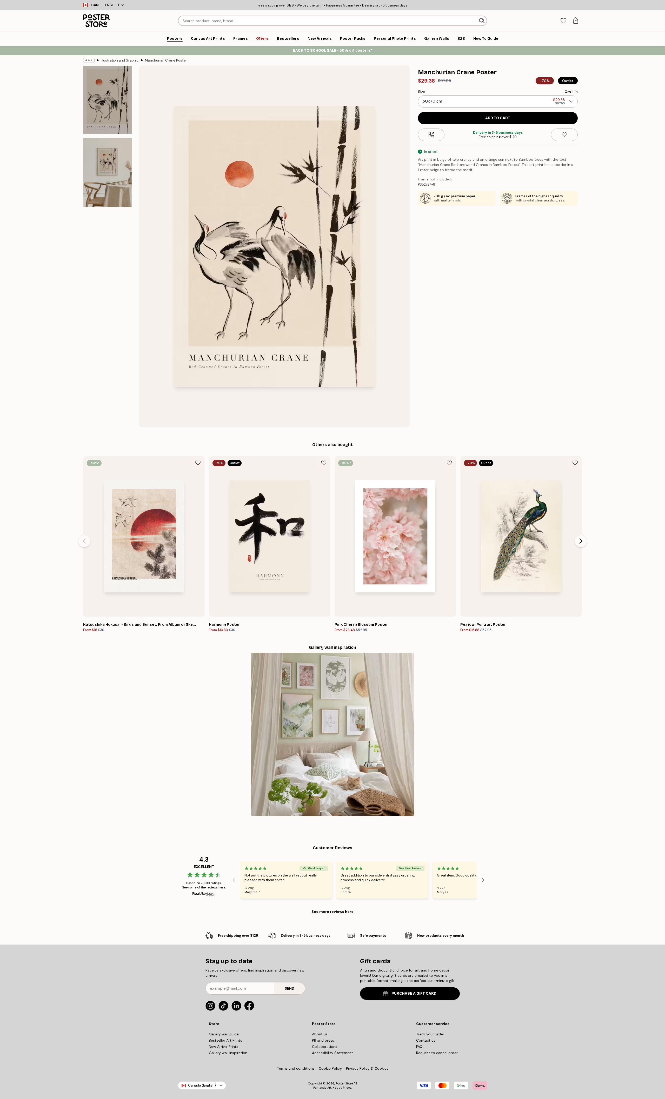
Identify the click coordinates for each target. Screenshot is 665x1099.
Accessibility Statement (332, 1052)
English (112, 5)
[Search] (482, 21)
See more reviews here (332, 911)
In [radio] (576, 91)
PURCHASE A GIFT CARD (413, 993)
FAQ (419, 1046)
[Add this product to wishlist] (564, 135)
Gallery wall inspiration (228, 1052)
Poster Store (344, 1083)
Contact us (425, 1040)
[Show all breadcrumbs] (89, 60)
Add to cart (497, 118)
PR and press (323, 1040)
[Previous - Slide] (84, 541)
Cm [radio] (567, 91)
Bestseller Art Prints (225, 1040)
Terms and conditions (296, 1068)
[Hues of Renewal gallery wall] (332, 734)
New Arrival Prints (223, 1046)
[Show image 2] (107, 172)
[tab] (563, 21)
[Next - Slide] (581, 541)
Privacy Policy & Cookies (367, 1068)
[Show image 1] (107, 100)
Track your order (430, 1034)
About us (320, 1034)
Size (421, 91)
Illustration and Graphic (120, 60)
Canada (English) (202, 1085)
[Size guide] (431, 135)
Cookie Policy (330, 1068)
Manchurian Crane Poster (166, 60)
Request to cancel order (437, 1052)
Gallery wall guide (224, 1034)
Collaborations (324, 1046)
